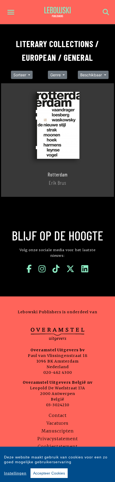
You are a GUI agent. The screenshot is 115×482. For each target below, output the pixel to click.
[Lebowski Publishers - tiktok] (56, 269)
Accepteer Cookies (49, 473)
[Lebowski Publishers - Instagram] (42, 269)
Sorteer (20, 75)
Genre (56, 75)
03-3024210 (57, 404)
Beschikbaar (91, 75)
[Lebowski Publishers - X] (70, 269)
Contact (58, 415)
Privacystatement (57, 438)
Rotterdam (58, 175)
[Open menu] (10, 12)
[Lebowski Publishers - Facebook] (29, 269)
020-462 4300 (57, 372)
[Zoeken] (106, 12)
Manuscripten (57, 431)
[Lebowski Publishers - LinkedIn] (85, 269)
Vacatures (57, 423)
